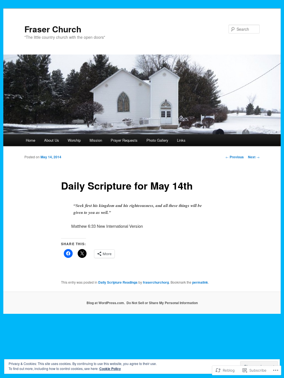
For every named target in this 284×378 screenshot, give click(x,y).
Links (181, 140)
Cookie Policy (110, 368)
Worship (74, 140)
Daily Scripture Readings (118, 282)
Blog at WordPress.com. (106, 302)
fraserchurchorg (156, 282)
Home (30, 140)
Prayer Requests (124, 140)
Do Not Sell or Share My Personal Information (162, 302)
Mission (96, 140)
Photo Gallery (157, 140)
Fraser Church (52, 29)
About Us (51, 140)
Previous (234, 156)
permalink (200, 282)
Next (254, 156)
